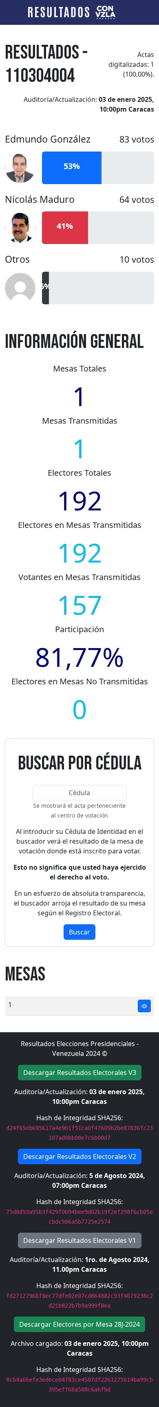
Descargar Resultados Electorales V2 (79, 1156)
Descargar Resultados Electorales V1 (79, 1240)
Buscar (79, 932)
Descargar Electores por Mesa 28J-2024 (79, 1324)
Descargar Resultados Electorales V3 (79, 1072)
